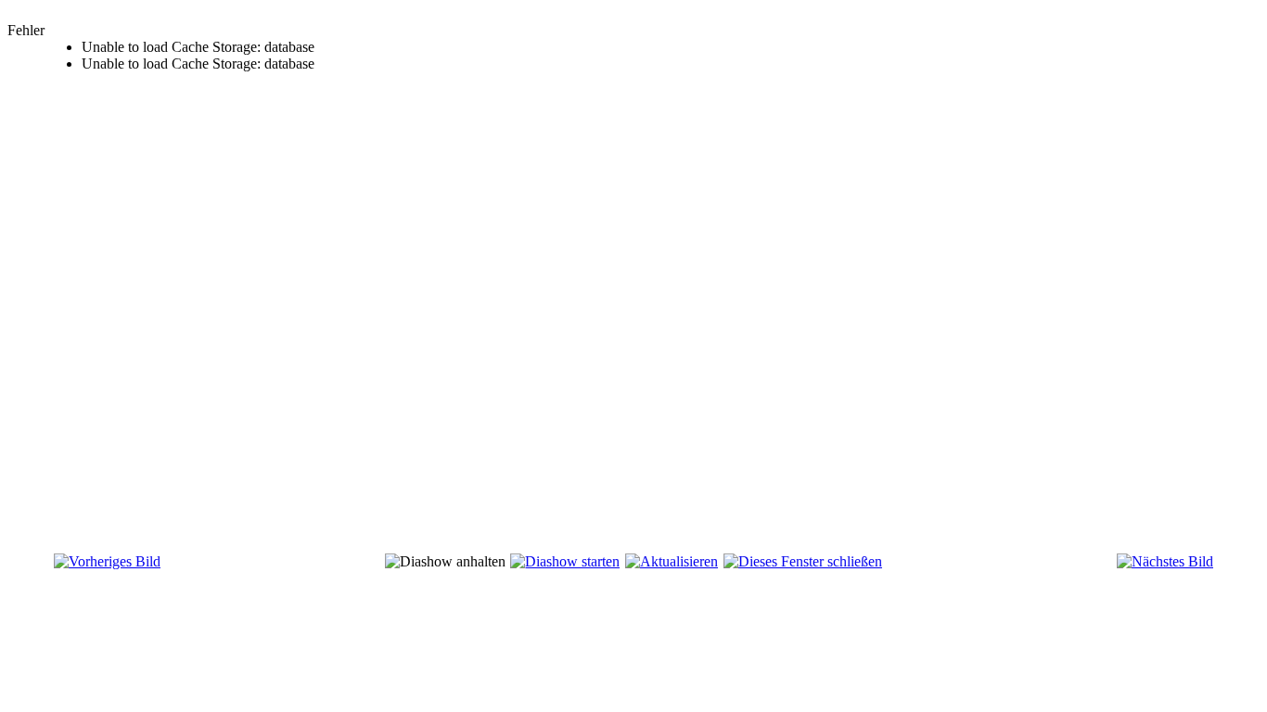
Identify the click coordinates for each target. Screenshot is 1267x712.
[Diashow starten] (565, 561)
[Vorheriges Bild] (107, 561)
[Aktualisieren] (671, 561)
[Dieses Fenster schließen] (802, 561)
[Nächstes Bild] (1165, 561)
